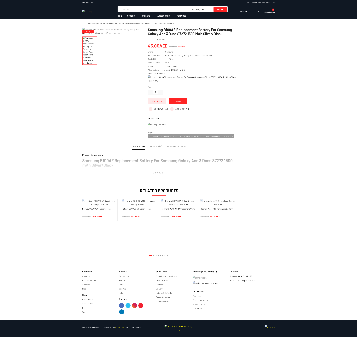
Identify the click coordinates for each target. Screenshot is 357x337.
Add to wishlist (161, 109)
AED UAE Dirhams (89, 2)
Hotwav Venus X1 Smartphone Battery (217, 209)
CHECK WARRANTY (177, 70)
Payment (160, 284)
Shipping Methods (176, 146)
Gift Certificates (89, 280)
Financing (197, 296)
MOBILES (131, 16)
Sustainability (199, 304)
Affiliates (86, 284)
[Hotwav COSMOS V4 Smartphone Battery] (99, 202)
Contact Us (124, 276)
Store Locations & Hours (166, 276)
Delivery (159, 289)
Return (122, 280)
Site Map (122, 289)
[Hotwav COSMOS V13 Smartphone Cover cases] (178, 202)
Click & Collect (162, 280)
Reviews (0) (156, 146)
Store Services (162, 301)
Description (138, 146)
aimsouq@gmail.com (246, 280)
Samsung (169, 52)
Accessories (87, 303)
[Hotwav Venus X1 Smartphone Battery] (218, 202)
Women (85, 312)
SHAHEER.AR (120, 327)
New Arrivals (87, 299)
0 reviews (161, 40)
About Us (86, 276)
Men (83, 308)
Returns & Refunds (164, 293)
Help (121, 293)
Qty (149, 87)
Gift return (197, 308)
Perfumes (181, 16)
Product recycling (200, 300)
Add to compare (182, 109)
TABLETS (146, 16)
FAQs (121, 284)
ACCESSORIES (163, 16)
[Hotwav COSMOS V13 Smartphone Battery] (139, 202)
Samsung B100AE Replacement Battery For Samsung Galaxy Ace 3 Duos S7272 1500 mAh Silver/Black (131, 23)
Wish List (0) (244, 11)
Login (257, 11)
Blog (84, 289)
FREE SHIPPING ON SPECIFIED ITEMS (261, 2)
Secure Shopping (163, 297)
